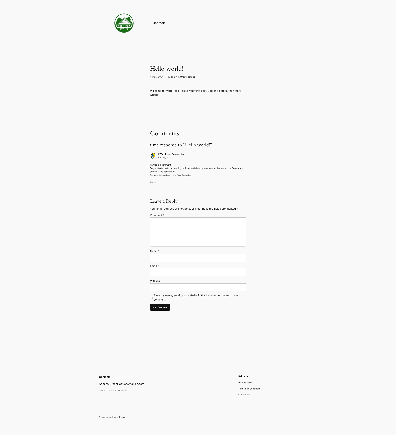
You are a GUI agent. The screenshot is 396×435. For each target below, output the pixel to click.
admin (174, 76)
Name (155, 251)
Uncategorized (187, 76)
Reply (153, 182)
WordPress (119, 417)
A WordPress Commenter (170, 154)
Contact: (159, 23)
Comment (157, 215)
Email (154, 266)
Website (155, 280)
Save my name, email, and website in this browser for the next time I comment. (196, 297)
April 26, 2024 (164, 157)
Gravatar (186, 175)
